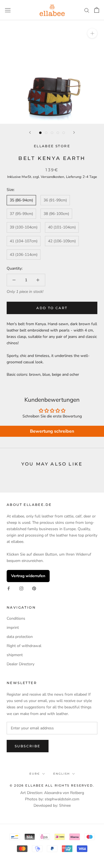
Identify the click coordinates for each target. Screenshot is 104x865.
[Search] (86, 10)
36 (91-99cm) (55, 200)
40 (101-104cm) (62, 227)
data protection (20, 636)
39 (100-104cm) (23, 227)
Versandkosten (52, 176)
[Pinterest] (34, 588)
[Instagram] (21, 588)
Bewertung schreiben (52, 431)
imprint (13, 627)
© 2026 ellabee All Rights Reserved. (52, 785)
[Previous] (30, 132)
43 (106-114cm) (23, 254)
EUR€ (34, 773)
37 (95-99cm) (21, 213)
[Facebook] (9, 588)
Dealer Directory (20, 664)
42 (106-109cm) (62, 241)
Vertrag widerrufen (28, 576)
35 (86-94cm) (21, 200)
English (61, 773)
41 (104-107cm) (23, 241)
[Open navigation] (8, 10)
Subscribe (27, 746)
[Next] (74, 132)
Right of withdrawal (24, 645)
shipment (15, 655)
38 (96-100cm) (56, 213)
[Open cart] (96, 10)
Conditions (16, 618)
